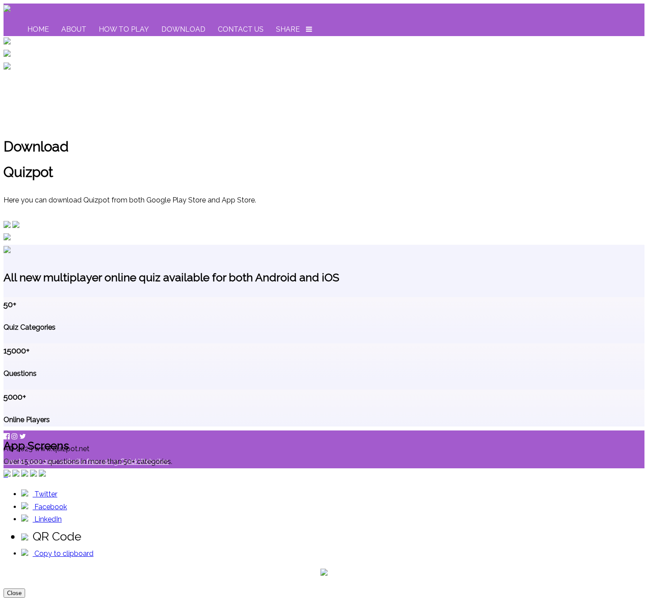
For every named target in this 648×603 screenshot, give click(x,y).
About (73, 29)
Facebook (50, 507)
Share (288, 29)
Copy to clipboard (63, 553)
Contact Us (241, 29)
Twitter (45, 494)
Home (38, 29)
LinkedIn (47, 519)
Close (14, 593)
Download (183, 29)
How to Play (124, 29)
